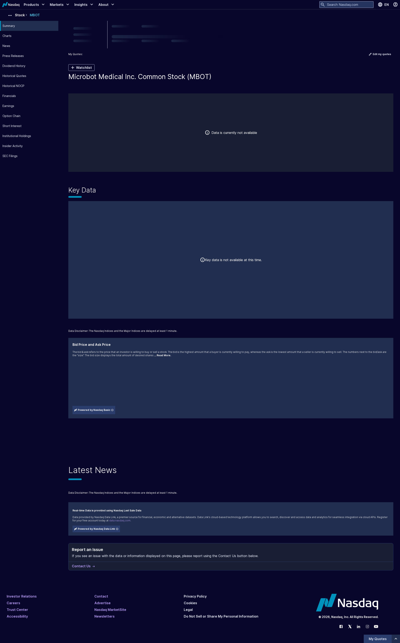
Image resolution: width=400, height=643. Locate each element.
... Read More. (162, 355)
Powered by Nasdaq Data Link (96, 528)
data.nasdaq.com (119, 520)
